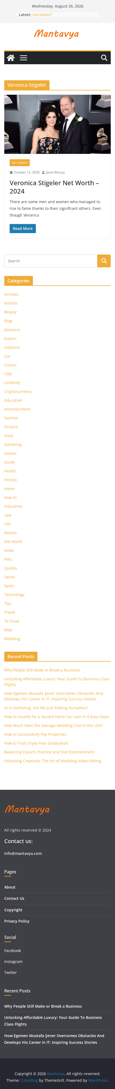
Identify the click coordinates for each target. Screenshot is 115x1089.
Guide (9, 462)
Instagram (14, 961)
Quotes (10, 568)
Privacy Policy (16, 921)
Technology (14, 594)
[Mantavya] (10, 57)
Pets (8, 559)
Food (8, 435)
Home (9, 488)
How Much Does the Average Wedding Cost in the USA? (53, 725)
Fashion (11, 417)
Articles (11, 303)
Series (9, 576)
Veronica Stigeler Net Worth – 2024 (54, 186)
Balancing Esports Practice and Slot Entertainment (49, 751)
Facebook (12, 950)
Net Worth (20, 163)
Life (7, 523)
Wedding (12, 638)
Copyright (13, 909)
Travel (9, 612)
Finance (11, 426)
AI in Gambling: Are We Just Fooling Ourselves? (46, 707)
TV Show (11, 621)
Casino (10, 364)
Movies (10, 532)
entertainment (17, 409)
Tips (8, 603)
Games (10, 453)
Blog (8, 320)
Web (8, 629)
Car (7, 356)
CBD (8, 373)
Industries (13, 506)
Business (12, 329)
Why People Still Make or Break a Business (42, 670)
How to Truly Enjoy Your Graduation (36, 743)
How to (10, 497)
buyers (10, 338)
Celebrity (12, 382)
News (9, 550)
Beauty (10, 311)
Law (7, 515)
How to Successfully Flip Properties (35, 734)
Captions (12, 347)
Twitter (10, 972)
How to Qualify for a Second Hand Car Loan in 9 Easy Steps (56, 716)
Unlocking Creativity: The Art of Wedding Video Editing (52, 760)
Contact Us (14, 898)
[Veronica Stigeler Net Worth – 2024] (57, 124)
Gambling (13, 444)
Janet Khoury (55, 172)
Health (10, 470)
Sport (9, 585)
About (10, 887)
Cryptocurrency (18, 391)
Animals (11, 294)
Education (13, 400)
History (10, 479)
